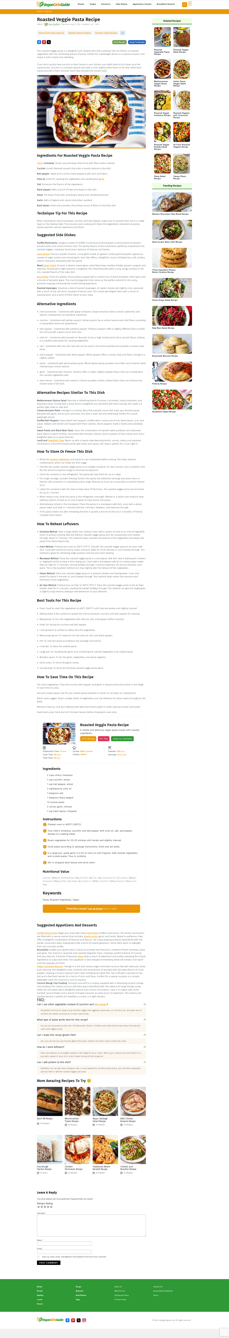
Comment (41, 1213)
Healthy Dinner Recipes (79, 33)
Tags (78, 1300)
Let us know (95, 908)
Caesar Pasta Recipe (179, 177)
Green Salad (49, 265)
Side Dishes (121, 4)
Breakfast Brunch (166, 4)
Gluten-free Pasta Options (51, 33)
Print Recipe (119, 42)
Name (40, 1240)
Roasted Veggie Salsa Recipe (180, 51)
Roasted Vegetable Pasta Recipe (162, 52)
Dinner (81, 4)
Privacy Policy (120, 1300)
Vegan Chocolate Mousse (50, 966)
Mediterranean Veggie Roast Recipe (161, 83)
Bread (39, 1287)
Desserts (105, 4)
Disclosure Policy (121, 1295)
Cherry (40, 163)
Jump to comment (122, 738)
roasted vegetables (60, 459)
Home (39, 11)
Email (40, 1249)
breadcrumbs (91, 936)
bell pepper (100, 1004)
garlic (101, 179)
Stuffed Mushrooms (47, 933)
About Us (118, 1287)
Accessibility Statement (163, 1291)
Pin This (104, 738)
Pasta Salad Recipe (160, 177)
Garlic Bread (43, 254)
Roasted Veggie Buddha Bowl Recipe (161, 147)
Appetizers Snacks (142, 4)
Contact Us (157, 1287)
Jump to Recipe (137, 42)
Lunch (40, 1300)
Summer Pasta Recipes (106, 33)
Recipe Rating (45, 1203)
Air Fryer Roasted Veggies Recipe (181, 146)
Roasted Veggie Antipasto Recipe (162, 114)
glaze (81, 956)
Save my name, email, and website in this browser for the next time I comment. (74, 1257)
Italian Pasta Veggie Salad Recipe (179, 83)
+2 (123, 33)
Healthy (40, 1295)
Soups (93, 4)
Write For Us (119, 1291)
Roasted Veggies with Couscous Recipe (181, 115)
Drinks (40, 1291)
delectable (92, 933)
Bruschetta (42, 277)
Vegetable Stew (56, 440)
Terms (155, 1295)
